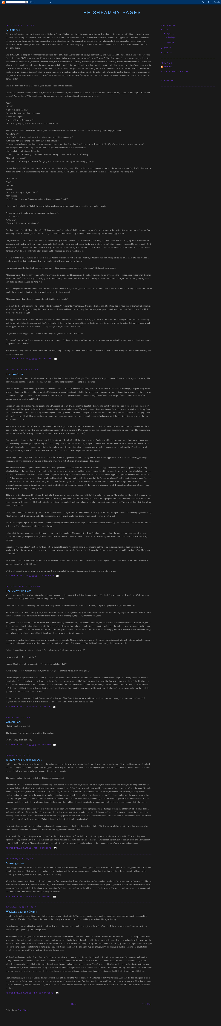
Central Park (13, 722)
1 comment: (45, 706)
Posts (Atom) (23, 1010)
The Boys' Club (15, 374)
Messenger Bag (15, 863)
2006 (166, 52)
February (171, 42)
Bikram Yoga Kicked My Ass (24, 760)
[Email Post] (55, 359)
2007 (166, 48)
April (169, 33)
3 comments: (46, 359)
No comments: (47, 576)
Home (73, 1004)
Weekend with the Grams (21, 911)
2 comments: (45, 896)
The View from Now (18, 591)
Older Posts (147, 1004)
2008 (166, 29)
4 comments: (45, 745)
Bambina (168, 67)
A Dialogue (13, 30)
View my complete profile (175, 71)
